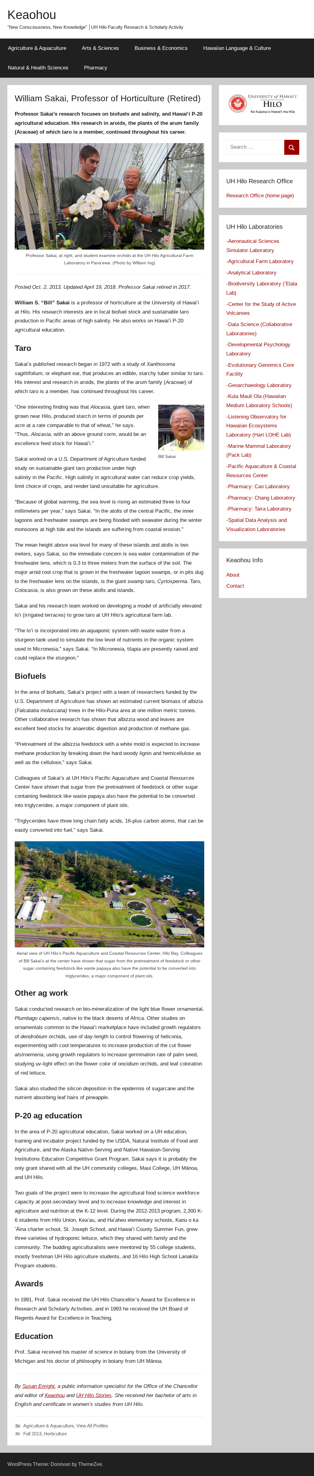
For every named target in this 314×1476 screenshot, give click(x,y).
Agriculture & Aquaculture (37, 48)
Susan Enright (38, 1386)
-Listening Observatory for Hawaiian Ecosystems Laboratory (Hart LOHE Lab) (258, 426)
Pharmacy (95, 68)
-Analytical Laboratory (251, 273)
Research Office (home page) (260, 196)
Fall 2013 (32, 1433)
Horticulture (55, 1433)
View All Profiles (92, 1425)
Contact (235, 586)
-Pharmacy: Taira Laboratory (259, 509)
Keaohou (31, 14)
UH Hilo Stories (94, 1395)
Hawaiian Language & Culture (237, 48)
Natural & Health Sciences (38, 68)
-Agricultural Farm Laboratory (260, 261)
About (232, 575)
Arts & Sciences (100, 48)
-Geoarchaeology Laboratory (259, 385)
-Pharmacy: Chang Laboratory (260, 498)
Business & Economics (161, 48)
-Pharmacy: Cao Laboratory (258, 486)
